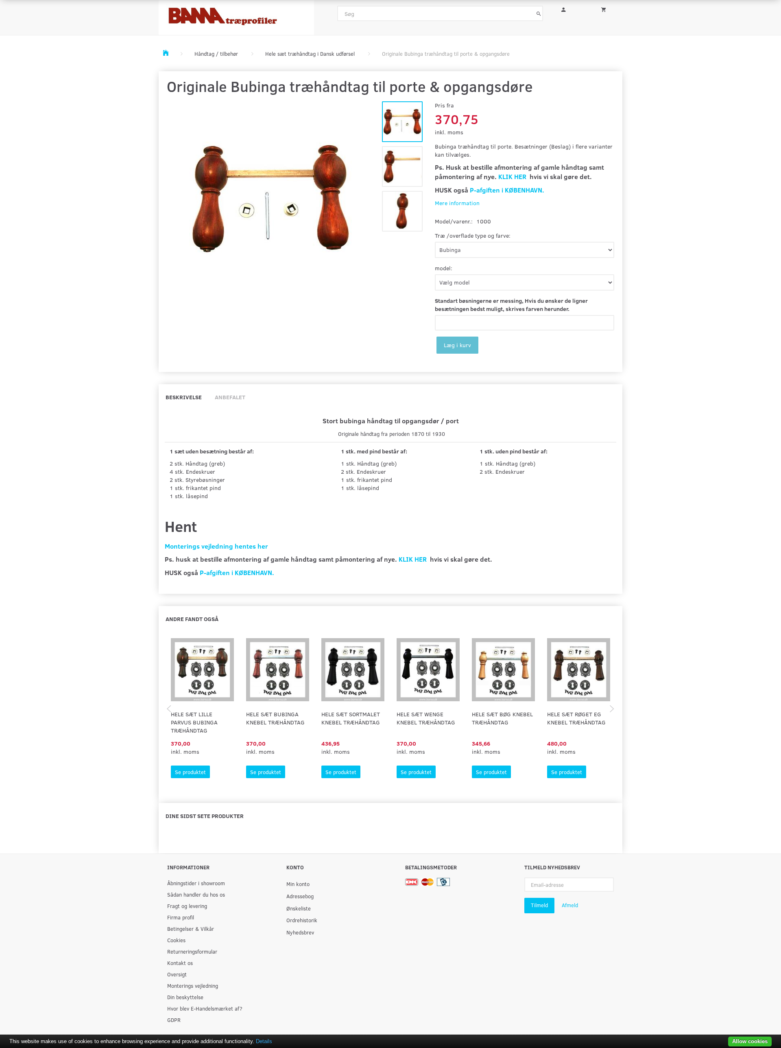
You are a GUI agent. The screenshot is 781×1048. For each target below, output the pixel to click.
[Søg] (539, 13)
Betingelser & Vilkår (190, 928)
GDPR (174, 1019)
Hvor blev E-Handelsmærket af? (204, 1008)
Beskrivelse (184, 397)
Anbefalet (230, 397)
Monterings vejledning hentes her (216, 546)
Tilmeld (539, 905)
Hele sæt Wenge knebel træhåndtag (426, 718)
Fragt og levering (187, 905)
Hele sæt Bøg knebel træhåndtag (502, 718)
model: (443, 268)
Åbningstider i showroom (196, 883)
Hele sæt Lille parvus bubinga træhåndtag (194, 722)
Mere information (457, 203)
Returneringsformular (192, 951)
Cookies (176, 939)
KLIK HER (512, 176)
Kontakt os (180, 962)
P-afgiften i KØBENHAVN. (507, 190)
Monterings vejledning (192, 985)
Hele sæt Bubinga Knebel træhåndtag (275, 718)
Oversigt (177, 974)
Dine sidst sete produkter (205, 816)
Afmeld (570, 905)
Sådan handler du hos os (196, 894)
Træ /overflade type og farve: (472, 235)
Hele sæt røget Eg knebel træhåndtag (576, 718)
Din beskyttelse (185, 996)
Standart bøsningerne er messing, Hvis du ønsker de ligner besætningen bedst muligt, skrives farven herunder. (511, 305)
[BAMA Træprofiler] (236, 15)
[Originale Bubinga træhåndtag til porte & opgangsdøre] (270, 199)
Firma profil (180, 917)
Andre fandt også (192, 619)
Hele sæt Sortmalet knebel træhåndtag (350, 718)
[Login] (569, 8)
